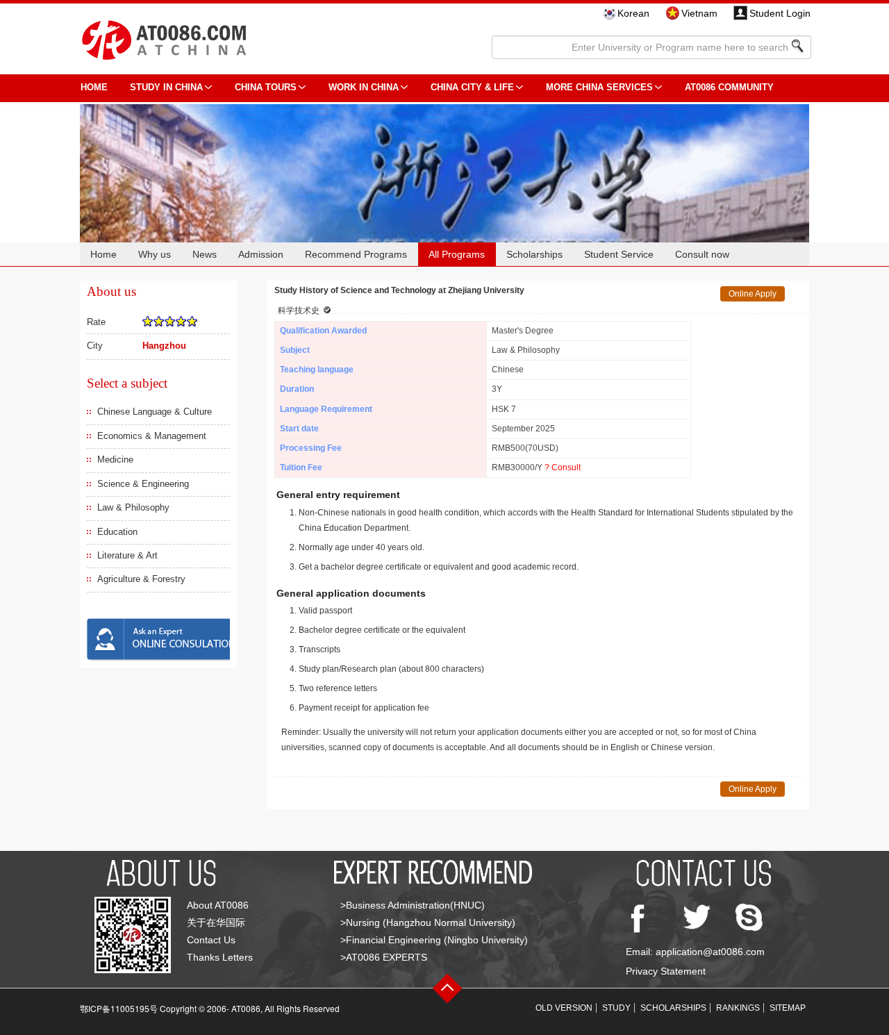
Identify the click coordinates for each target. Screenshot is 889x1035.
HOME (94, 87)
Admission (260, 254)
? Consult (563, 467)
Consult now (702, 254)
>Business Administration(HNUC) (412, 905)
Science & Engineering (143, 484)
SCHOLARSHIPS (673, 1008)
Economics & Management (151, 436)
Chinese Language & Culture (154, 411)
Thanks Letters (220, 957)
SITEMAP (788, 1008)
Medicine (115, 459)
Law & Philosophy (133, 507)
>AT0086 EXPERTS (383, 957)
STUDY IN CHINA (166, 87)
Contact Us (211, 939)
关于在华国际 (216, 922)
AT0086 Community (729, 87)
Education (117, 532)
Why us (154, 254)
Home (103, 254)
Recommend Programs (356, 254)
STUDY (616, 1008)
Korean (633, 13)
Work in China (364, 87)
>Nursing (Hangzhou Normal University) (427, 922)
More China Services (599, 87)
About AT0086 (218, 905)
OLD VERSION (563, 1008)
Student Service (619, 254)
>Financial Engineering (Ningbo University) (434, 939)
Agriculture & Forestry (141, 579)
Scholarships (534, 254)
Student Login (780, 13)
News (204, 254)
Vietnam (699, 13)
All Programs (457, 254)
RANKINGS (738, 1008)
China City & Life (472, 87)
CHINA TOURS (266, 87)
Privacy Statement (666, 971)
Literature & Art (127, 555)
